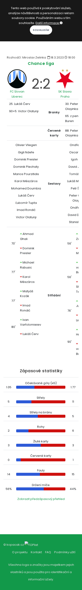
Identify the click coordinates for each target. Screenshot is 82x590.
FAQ (48, 552)
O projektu (20, 552)
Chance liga (41, 63)
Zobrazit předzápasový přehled (41, 499)
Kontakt (36, 552)
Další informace (48, 23)
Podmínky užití (64, 552)
